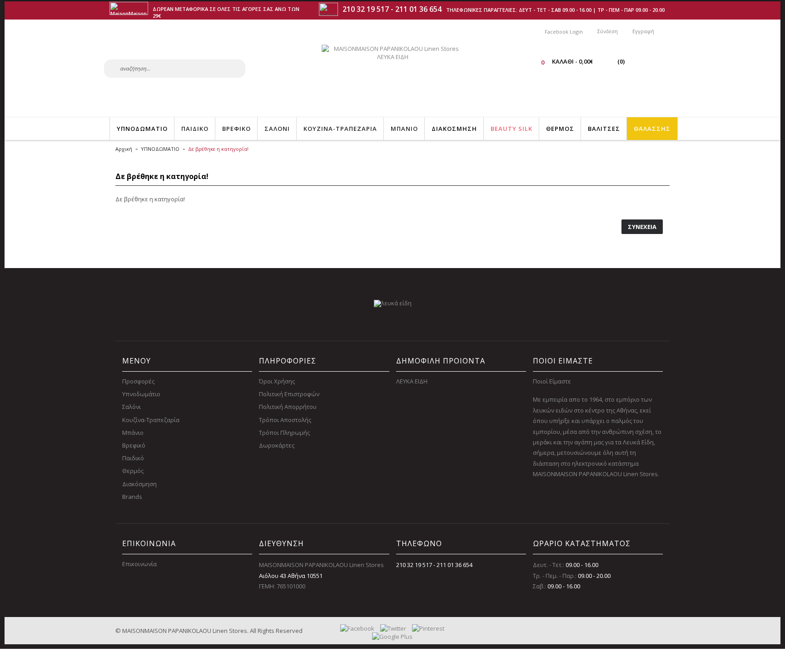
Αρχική (123, 148)
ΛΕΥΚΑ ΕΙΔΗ (411, 381)
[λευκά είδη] (393, 303)
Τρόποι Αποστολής (285, 420)
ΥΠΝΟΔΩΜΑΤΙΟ (160, 148)
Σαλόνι (131, 407)
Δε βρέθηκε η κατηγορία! (218, 148)
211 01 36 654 (418, 9)
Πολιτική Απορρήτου (288, 407)
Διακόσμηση (139, 484)
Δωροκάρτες (276, 445)
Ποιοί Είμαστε (552, 381)
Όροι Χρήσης (277, 381)
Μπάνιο (133, 432)
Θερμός (133, 471)
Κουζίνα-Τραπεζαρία (150, 420)
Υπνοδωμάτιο (141, 394)
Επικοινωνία (139, 564)
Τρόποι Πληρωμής (284, 432)
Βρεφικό (133, 445)
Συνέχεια (642, 227)
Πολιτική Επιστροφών (289, 394)
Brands (132, 497)
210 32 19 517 (366, 9)
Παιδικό (133, 458)
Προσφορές (138, 381)
